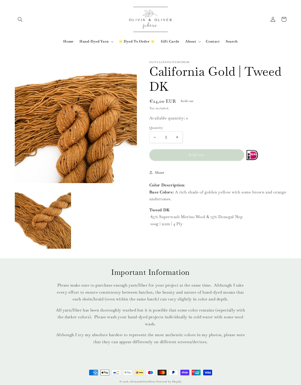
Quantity (156, 128)
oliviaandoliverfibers (142, 381)
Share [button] (159, 172)
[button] (20, 19)
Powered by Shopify (169, 381)
